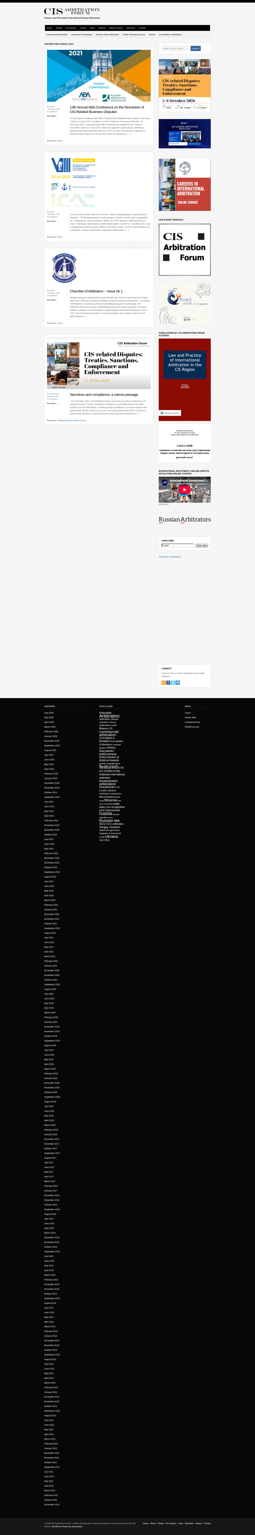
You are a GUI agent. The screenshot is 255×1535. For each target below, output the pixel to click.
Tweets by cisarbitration (170, 557)
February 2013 (51, 1387)
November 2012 (52, 1401)
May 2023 (49, 848)
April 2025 (49, 769)
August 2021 (50, 933)
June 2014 (49, 1312)
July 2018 (48, 1106)
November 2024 (52, 788)
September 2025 (52, 745)
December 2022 (52, 858)
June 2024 (49, 806)
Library (83, 28)
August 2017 (50, 1158)
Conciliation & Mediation (170, 34)
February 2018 (51, 1130)
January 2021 (50, 966)
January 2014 (50, 1336)
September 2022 (52, 872)
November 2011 (51, 1458)
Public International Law (134, 34)
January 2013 (50, 1392)
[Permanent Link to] (73, 209)
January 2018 (50, 1134)
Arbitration (109, 716)
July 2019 (48, 1050)
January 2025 (50, 778)
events (103, 763)
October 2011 (50, 1462)
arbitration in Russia (107, 722)
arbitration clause (108, 719)
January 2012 (50, 1448)
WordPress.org (192, 727)
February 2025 (51, 774)
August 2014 (50, 1303)
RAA (108, 807)
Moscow (110, 800)
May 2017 (49, 1172)
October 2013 (50, 1350)
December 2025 (52, 741)
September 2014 (52, 1298)
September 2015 (52, 1251)
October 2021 (50, 923)
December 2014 (52, 1284)
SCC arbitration (115, 823)
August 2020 (50, 989)
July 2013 (48, 1364)
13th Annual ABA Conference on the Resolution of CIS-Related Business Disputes (107, 109)
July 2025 (48, 755)
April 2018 (49, 1120)
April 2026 (49, 722)
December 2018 (52, 1083)
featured (108, 767)
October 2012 (50, 1406)
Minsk (102, 796)
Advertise (130, 28)
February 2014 (51, 1331)
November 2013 (52, 1345)
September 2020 (52, 984)
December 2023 (52, 825)
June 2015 (49, 1261)
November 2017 (52, 1144)
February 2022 (51, 905)
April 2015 (49, 1270)
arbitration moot (108, 725)
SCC (102, 823)
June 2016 (49, 1223)
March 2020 (50, 1012)
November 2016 (52, 1200)
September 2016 (52, 1209)
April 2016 (49, 1228)
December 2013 (52, 1340)
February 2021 (51, 961)
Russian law (109, 820)
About (49, 28)
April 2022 (49, 895)
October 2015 (50, 1247)
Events (152, 34)
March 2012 (50, 1439)
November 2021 (52, 919)
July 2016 (48, 1219)
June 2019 (49, 1055)
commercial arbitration (108, 733)
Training (102, 28)
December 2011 (51, 1453)
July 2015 (48, 1256)
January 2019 (50, 1078)
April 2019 (49, 1064)
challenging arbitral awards (68, 420)
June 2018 (49, 1111)
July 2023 (48, 839)
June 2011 (49, 1476)
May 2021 (49, 947)
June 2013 (49, 1369)
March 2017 (50, 1181)
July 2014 (48, 1308)
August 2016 (50, 1214)
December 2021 (52, 914)
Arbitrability (105, 712)
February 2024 (51, 820)
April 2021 (49, 952)
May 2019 (49, 1059)
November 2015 (52, 1242)
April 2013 (49, 1378)
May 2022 (49, 891)
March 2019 (50, 1069)
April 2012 (49, 1434)
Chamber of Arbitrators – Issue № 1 (96, 291)
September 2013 (52, 1354)
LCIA (117, 787)
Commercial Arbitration (57, 34)
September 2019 (52, 1041)
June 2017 (49, 1167)
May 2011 (48, 1481)
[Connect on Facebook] (168, 683)
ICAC (121, 767)
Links (92, 28)
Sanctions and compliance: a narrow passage (104, 395)
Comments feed (192, 722)
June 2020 (49, 998)
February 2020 (51, 1017)
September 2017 (52, 1153)
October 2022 (50, 867)
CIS (110, 728)
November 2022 (52, 863)
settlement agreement (109, 830)
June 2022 (49, 886)
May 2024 (49, 811)
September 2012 (52, 1411)
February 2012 (51, 1444)
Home (145, 1523)
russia (105, 813)
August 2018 (50, 1101)
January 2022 (50, 909)
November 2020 (52, 975)
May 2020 (49, 1003)
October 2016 (50, 1205)
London (103, 790)
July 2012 (48, 1420)
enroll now (164, 504)
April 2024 (49, 816)
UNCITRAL (104, 840)
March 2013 (50, 1383)
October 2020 (50, 980)
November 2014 (52, 1289)
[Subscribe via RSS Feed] (164, 683)
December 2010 (52, 1504)
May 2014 (49, 1317)
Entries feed (190, 717)
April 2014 (49, 1322)
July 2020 (48, 994)
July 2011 (48, 1472)
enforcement (108, 754)
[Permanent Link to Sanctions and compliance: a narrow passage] (99, 392)
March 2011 (49, 1490)
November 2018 (52, 1087)
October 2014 (50, 1294)
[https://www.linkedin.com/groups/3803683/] (178, 683)
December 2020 (52, 970)
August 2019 (50, 1045)
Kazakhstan (106, 787)
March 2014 (50, 1326)
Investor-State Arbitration (107, 34)
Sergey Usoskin (109, 827)
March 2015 (50, 1275)
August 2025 (50, 750)
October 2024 (50, 792)
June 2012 (49, 1425)
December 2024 (52, 783)
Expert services (116, 28)
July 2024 (48, 802)
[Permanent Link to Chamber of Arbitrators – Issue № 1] (64, 288)
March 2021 (50, 956)
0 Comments (52, 112)
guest (52, 106)
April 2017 (49, 1176)
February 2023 (51, 853)
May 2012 (49, 1429)
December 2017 (52, 1139)
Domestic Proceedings (81, 34)
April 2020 (49, 1008)
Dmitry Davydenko (107, 749)
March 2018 (50, 1125)
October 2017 (50, 1148)
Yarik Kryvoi (54, 394)
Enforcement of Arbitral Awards (109, 759)
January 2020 (50, 1022)
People (59, 28)
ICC (101, 771)
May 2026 (49, 717)
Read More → (52, 116)
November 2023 (52, 830)
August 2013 (50, 1359)
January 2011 (50, 1500)
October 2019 (50, 1036)
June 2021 (49, 942)
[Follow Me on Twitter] (173, 683)
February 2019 (51, 1073)
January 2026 (50, 736)
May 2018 (49, 1116)
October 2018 (50, 1092)
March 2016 (50, 1233)
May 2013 (49, 1373)
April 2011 (49, 1486)
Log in (188, 713)
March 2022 (50, 900)
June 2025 (49, 759)
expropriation (113, 763)
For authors (71, 28)
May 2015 (49, 1265)
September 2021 (52, 928)
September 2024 (52, 797)
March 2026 (50, 727)
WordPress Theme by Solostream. (67, 1526)
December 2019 (52, 1027)
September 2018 (52, 1097)
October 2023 (50, 834)
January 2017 (50, 1191)
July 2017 (48, 1162)
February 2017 (51, 1186)
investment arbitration (108, 782)
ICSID (108, 771)
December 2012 (52, 1397)
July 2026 (48, 713)
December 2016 (52, 1195)
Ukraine (111, 836)
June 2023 (49, 844)
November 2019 (52, 1031)
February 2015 (51, 1280)
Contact (142, 28)
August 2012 (50, 1415)
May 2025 (49, 764)
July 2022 (48, 881)
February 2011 (51, 1495)
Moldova (110, 797)
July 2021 (48, 938)
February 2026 (51, 731)
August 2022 (50, 877)
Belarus (103, 728)
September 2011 (52, 1467)
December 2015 (52, 1237)
